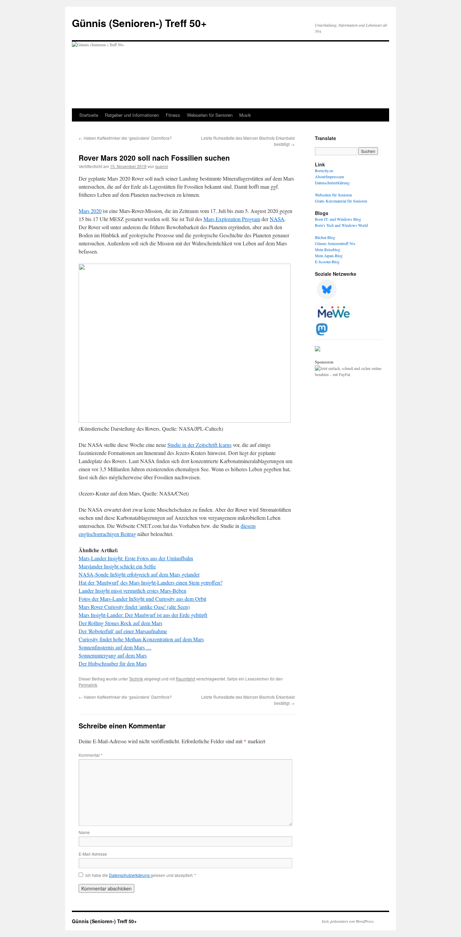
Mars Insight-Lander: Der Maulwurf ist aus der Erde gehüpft (143, 614)
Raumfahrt (185, 678)
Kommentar (91, 755)
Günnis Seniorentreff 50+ (335, 243)
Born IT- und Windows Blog (338, 219)
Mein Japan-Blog (329, 255)
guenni (161, 166)
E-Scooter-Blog (327, 261)
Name (84, 832)
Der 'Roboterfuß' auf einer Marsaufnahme (123, 631)
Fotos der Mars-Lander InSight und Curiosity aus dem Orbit (142, 598)
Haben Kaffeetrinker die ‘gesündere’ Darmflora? (125, 138)
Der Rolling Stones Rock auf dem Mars (120, 622)
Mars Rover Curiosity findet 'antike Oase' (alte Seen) (134, 606)
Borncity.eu (324, 170)
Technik (136, 678)
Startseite (88, 115)
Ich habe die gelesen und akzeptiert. (140, 875)
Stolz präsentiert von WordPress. (348, 921)
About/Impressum (329, 176)
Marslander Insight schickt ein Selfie (117, 566)
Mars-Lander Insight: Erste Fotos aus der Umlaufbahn (136, 558)
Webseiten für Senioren (210, 115)
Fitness (173, 115)
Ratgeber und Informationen (132, 115)
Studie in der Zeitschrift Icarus (199, 444)
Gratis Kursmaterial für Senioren (341, 201)
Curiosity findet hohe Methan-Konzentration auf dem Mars (141, 639)
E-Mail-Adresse (93, 854)
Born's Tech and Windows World (341, 225)
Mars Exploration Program (232, 218)
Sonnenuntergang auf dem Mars (113, 655)
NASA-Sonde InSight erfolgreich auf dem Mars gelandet (139, 574)
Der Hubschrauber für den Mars (113, 663)
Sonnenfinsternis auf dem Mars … (115, 647)
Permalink (88, 685)
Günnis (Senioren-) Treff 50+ (139, 23)
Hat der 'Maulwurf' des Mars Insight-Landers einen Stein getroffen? (150, 582)
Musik (245, 115)
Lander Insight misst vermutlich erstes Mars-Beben (132, 590)
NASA (277, 218)
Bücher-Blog (325, 237)
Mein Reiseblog (327, 249)
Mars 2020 (90, 210)
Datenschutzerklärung (130, 875)
